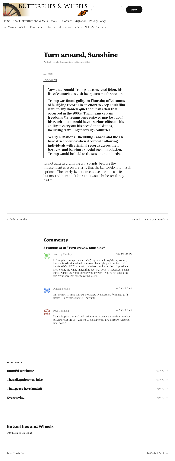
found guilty (75, 100)
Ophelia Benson (59, 61)
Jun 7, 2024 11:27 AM (123, 288)
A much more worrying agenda (148, 219)
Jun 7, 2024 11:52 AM (123, 310)
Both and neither (19, 219)
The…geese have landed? (24, 388)
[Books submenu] (59, 21)
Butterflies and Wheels (30, 426)
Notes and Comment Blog (79, 61)
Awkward (50, 79)
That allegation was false (25, 379)
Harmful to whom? (20, 370)
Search (134, 9)
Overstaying (15, 397)
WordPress (163, 453)
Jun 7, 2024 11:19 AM (124, 253)
